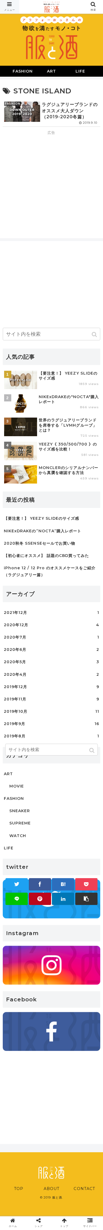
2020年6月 (51, 649)
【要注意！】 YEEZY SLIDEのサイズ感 (41, 518)
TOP (18, 1188)
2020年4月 (51, 674)
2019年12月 (51, 686)
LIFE (8, 848)
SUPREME (20, 823)
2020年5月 (51, 661)
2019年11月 (51, 699)
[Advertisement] (51, 174)
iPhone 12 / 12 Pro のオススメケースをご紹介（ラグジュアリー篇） (50, 571)
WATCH (17, 835)
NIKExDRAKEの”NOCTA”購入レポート (42, 530)
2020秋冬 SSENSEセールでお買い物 (39, 543)
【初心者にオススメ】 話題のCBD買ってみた (46, 555)
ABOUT (51, 1188)
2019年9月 (51, 723)
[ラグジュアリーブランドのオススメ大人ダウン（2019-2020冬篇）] (63, 884)
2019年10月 (51, 711)
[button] (95, 334)
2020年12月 (51, 624)
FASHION (14, 798)
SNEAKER (19, 810)
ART (8, 773)
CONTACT (84, 1188)
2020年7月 (51, 637)
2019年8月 (51, 736)
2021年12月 (51, 612)
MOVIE (16, 786)
